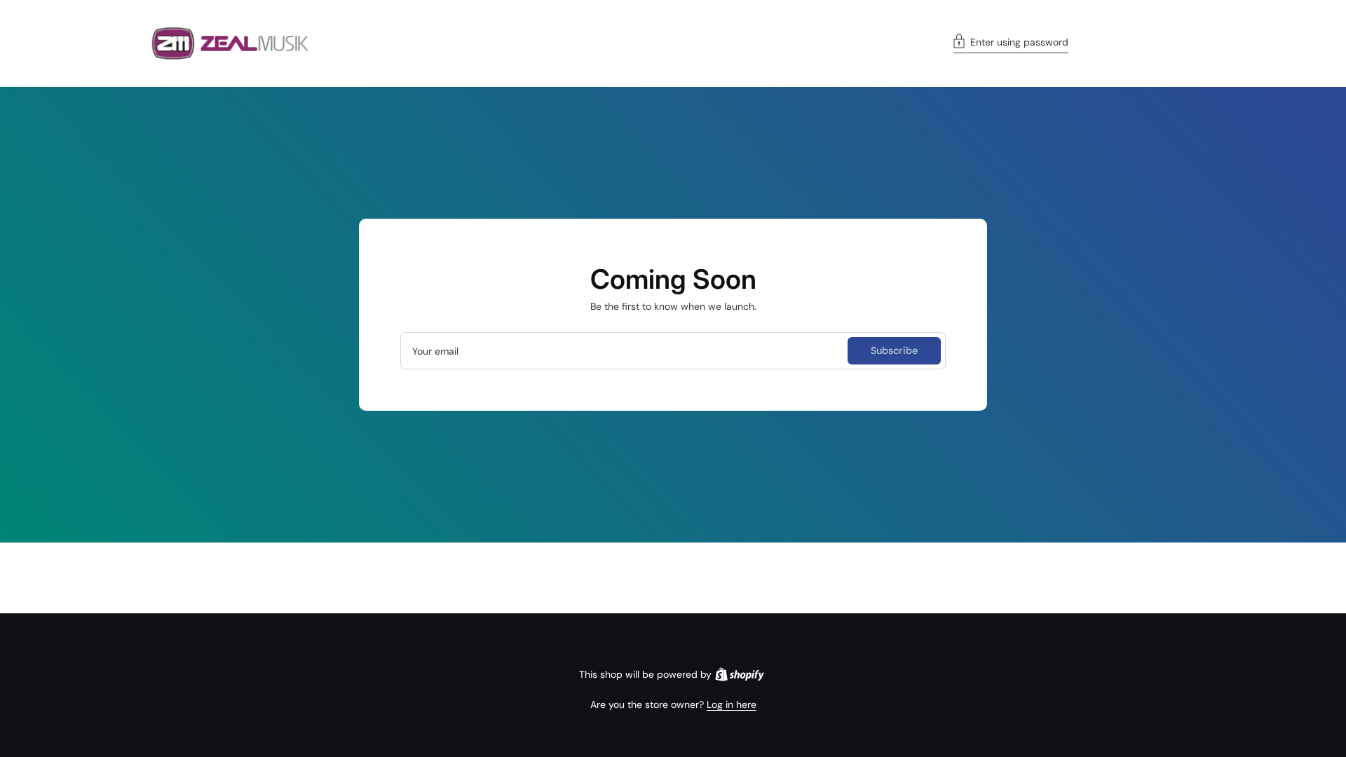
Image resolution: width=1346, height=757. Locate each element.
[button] (1010, 43)
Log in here (731, 704)
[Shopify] (740, 674)
